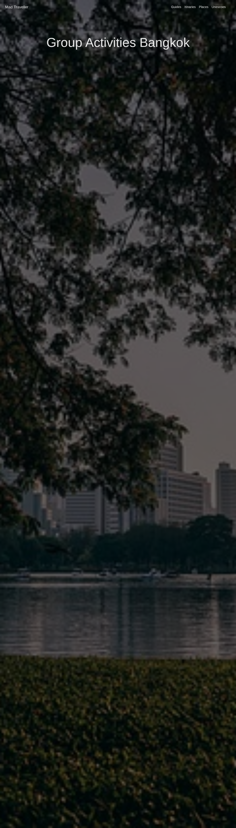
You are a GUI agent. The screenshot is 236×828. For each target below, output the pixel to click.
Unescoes (219, 7)
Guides (176, 7)
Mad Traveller (16, 7)
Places (203, 7)
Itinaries (190, 7)
